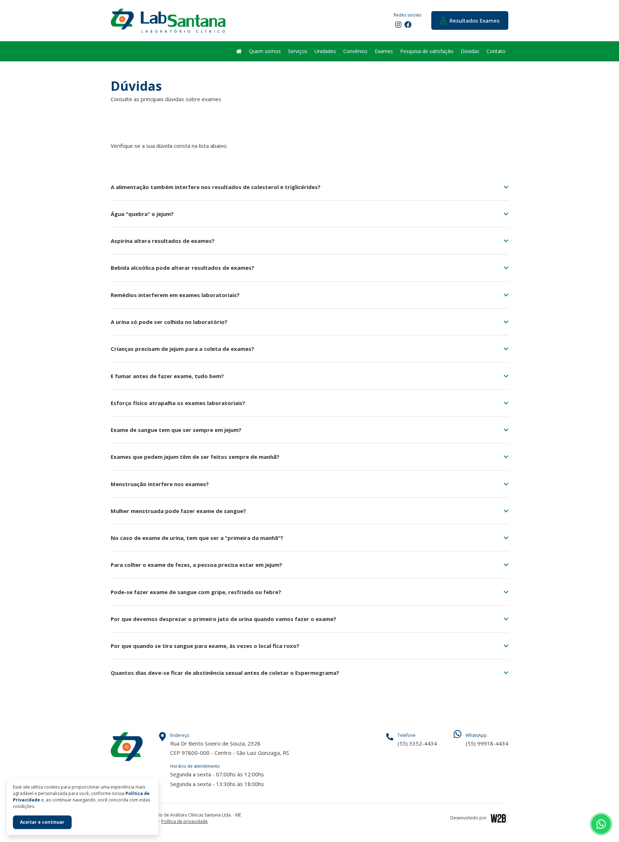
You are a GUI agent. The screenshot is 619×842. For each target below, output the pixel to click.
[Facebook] (407, 24)
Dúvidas (470, 51)
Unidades (325, 51)
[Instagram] (398, 24)
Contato (495, 51)
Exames (384, 51)
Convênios (355, 51)
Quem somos (265, 51)
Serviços (297, 51)
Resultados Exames (473, 20)
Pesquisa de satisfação (427, 51)
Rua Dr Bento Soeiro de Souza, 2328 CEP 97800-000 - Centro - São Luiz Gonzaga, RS (229, 744)
